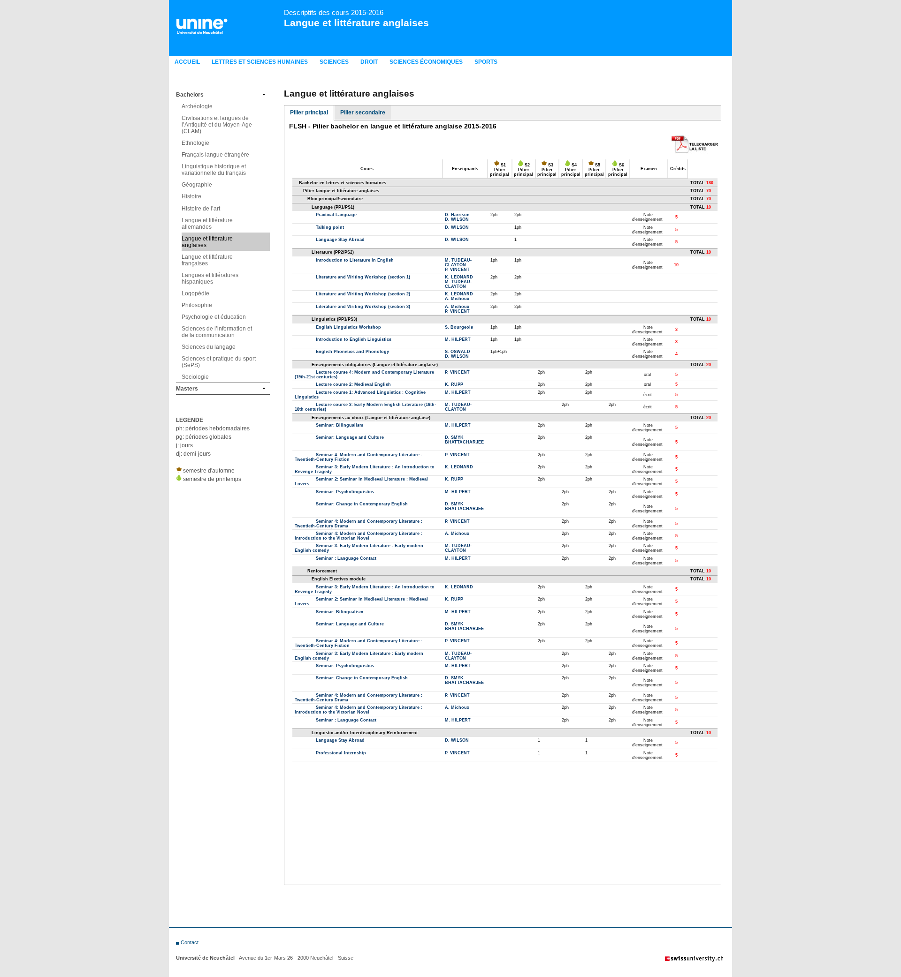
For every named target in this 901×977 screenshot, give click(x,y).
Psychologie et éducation (214, 317)
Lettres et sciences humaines (260, 62)
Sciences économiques (426, 62)
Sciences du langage (209, 347)
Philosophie (197, 305)
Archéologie (197, 106)
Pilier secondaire (362, 112)
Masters (187, 388)
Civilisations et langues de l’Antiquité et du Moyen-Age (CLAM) (217, 125)
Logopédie (195, 293)
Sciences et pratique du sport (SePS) (219, 361)
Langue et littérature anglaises (356, 22)
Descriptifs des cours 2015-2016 (333, 12)
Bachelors (190, 94)
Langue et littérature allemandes (207, 223)
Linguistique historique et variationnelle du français (214, 169)
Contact (190, 942)
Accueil (187, 62)
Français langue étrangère (215, 154)
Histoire (191, 196)
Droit (369, 62)
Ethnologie (195, 143)
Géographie (197, 184)
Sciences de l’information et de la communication (217, 331)
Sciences (334, 62)
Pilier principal (309, 112)
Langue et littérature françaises (207, 260)
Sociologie (195, 377)
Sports (485, 62)
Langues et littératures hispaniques (210, 278)
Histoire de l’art (201, 208)
